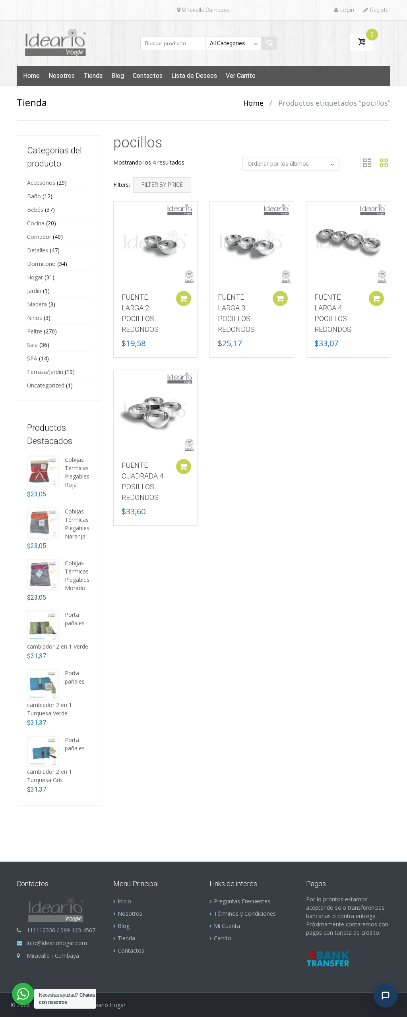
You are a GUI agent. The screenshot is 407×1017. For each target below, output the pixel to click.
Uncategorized (45, 385)
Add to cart (183, 298)
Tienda (93, 75)
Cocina (36, 223)
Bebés (35, 209)
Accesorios (41, 182)
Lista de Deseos (194, 75)
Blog (117, 75)
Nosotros (61, 75)
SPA (32, 358)
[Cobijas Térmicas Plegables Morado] (43, 574)
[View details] (155, 242)
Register (380, 10)
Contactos (148, 75)
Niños (34, 318)
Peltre (34, 331)
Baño (34, 196)
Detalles (37, 250)
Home (31, 75)
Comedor (39, 236)
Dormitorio (41, 263)
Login (347, 10)
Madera (37, 304)
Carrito (222, 938)
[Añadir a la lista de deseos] (116, 211)
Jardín (34, 290)
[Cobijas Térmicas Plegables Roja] (43, 471)
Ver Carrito (241, 75)
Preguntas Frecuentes (242, 901)
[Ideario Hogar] (59, 42)
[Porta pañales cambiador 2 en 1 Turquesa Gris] (43, 751)
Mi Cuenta (227, 926)
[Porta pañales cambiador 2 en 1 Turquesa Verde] (43, 684)
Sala (32, 345)
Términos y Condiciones (245, 913)
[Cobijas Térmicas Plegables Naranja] (43, 522)
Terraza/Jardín (45, 372)
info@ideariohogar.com (57, 943)
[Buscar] (269, 43)
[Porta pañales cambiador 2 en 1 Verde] (43, 626)
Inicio (124, 901)
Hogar (35, 277)
